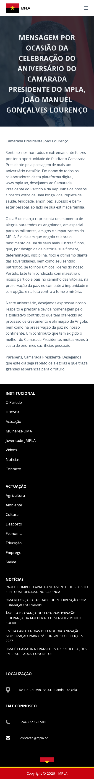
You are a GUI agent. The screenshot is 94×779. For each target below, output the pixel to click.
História (12, 412)
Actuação (13, 421)
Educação (14, 542)
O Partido (14, 402)
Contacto (13, 468)
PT (77, 8)
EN (72, 8)
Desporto (14, 524)
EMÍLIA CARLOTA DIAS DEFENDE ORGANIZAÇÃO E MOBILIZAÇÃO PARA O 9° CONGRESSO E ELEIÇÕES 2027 (44, 636)
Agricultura (15, 495)
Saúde (11, 561)
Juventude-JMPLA (21, 440)
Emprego (13, 552)
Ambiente (14, 505)
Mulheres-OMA (19, 431)
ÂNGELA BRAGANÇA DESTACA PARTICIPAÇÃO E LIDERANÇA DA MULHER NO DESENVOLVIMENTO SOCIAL (43, 618)
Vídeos (11, 449)
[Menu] (86, 8)
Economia (14, 533)
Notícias (13, 459)
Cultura (12, 514)
